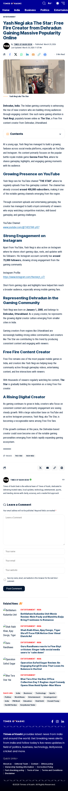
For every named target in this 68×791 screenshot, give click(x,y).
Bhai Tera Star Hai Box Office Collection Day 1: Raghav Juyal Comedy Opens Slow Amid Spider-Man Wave (43, 682)
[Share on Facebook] (9, 54)
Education (27, 701)
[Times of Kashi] (12, 3)
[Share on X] (15, 54)
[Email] (33, 54)
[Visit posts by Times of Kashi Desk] (6, 46)
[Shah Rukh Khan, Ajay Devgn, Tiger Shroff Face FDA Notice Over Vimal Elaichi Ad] (11, 631)
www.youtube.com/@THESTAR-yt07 (21, 227)
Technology (41, 693)
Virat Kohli (39, 701)
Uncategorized (50, 697)
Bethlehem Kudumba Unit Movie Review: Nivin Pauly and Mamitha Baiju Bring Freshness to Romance (42, 616)
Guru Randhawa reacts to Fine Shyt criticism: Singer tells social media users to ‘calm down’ (41, 649)
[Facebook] (52, 721)
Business (28, 693)
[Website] (63, 480)
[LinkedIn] (63, 721)
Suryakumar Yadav (27, 705)
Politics (8, 697)
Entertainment (9, 17)
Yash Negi (30, 456)
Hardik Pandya (11, 705)
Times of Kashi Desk (23, 44)
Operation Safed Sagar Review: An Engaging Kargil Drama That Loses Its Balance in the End (42, 665)
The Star (18, 456)
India (39, 610)
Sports (52, 693)
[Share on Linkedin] (27, 54)
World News (20, 697)
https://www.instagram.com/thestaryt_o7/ (24, 276)
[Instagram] (57, 721)
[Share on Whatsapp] (21, 54)
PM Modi (16, 701)
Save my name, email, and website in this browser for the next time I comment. (32, 579)
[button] (44, 3)
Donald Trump (53, 701)
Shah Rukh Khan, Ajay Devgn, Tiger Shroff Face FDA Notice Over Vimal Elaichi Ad (40, 633)
